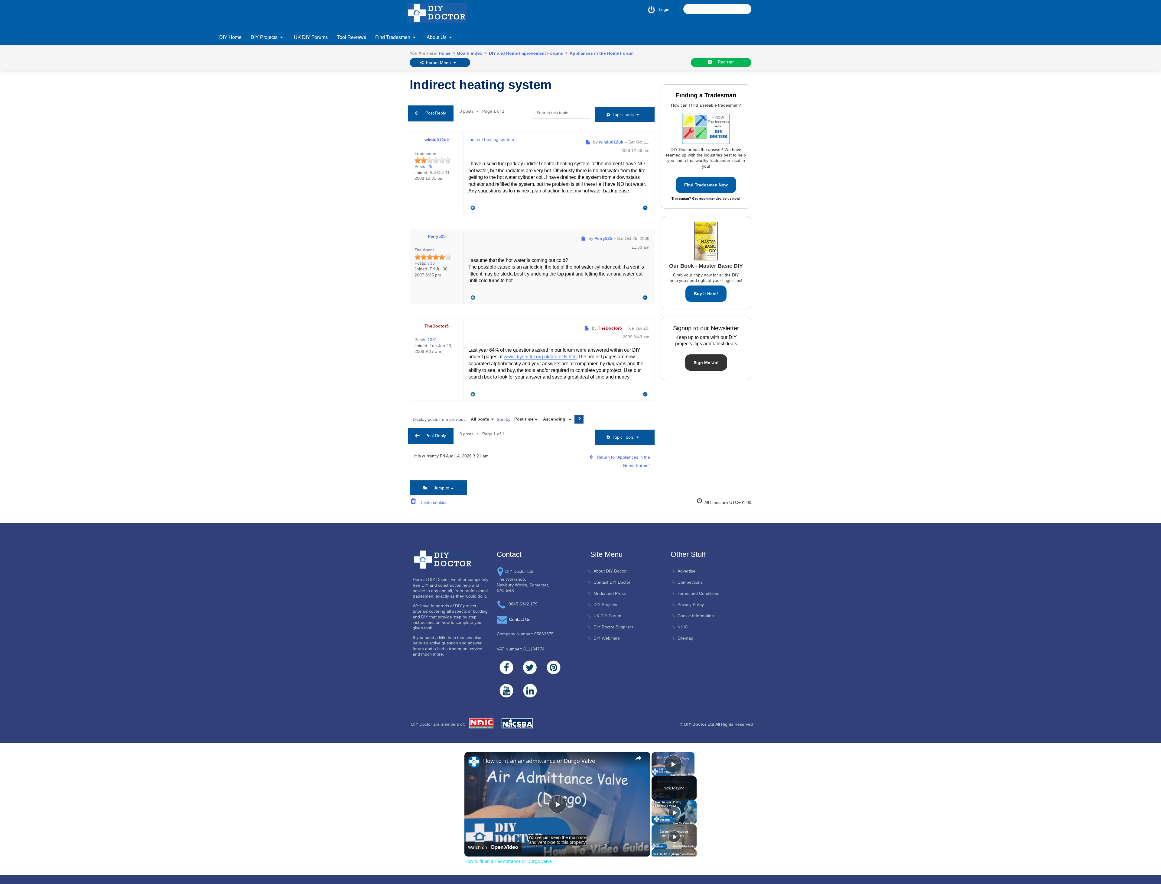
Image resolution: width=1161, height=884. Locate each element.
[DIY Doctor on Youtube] (506, 691)
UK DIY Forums (311, 37)
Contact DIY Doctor (612, 582)
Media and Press (610, 593)
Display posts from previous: (440, 419)
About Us (437, 37)
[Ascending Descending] (556, 419)
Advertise (686, 571)
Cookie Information (696, 615)
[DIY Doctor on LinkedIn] (530, 691)
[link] (474, 762)
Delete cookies (432, 502)
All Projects (247, 80)
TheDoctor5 (436, 326)
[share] (638, 758)
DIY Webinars (607, 638)
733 (431, 263)
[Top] (645, 208)
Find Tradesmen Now (706, 184)
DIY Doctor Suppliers (613, 626)
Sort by (504, 419)
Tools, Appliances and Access (817, 104)
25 (430, 166)
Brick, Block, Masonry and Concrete (271, 92)
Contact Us (247, 82)
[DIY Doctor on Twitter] (530, 667)
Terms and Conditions (698, 593)
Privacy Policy (691, 604)
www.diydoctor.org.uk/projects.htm (540, 356)
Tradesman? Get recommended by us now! (706, 198)
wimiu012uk (436, 139)
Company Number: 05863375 (525, 633)
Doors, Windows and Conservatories (272, 116)
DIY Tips (797, 128)
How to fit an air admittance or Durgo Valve (539, 760)
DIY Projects (264, 37)
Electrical (245, 128)
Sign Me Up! (706, 362)
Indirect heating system (480, 85)
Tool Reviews (351, 37)
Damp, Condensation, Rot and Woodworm (277, 104)
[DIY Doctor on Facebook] (506, 667)
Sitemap (685, 638)
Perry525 (437, 236)
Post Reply (434, 113)
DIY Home (230, 37)
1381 (432, 339)
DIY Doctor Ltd (699, 724)
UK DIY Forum (607, 615)
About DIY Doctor (610, 571)
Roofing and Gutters (808, 80)
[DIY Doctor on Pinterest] (553, 667)
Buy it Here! (706, 293)
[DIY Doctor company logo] (443, 559)
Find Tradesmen (392, 37)
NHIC (683, 626)
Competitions (690, 582)
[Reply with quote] (471, 206)
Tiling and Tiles (803, 92)
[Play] (674, 812)
